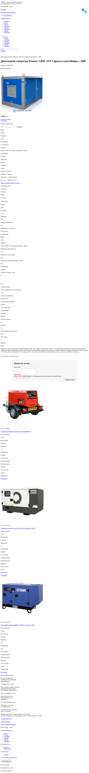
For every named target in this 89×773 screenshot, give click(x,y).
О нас (6, 23)
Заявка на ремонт (6, 183)
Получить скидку (6, 119)
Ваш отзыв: (17, 374)
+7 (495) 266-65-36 (6, 15)
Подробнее (4, 478)
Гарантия (7, 29)
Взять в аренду (15, 183)
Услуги (6, 24)
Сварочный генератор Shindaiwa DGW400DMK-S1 (16, 431)
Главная (6, 21)
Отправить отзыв (69, 379)
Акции (6, 30)
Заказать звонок (5, 18)
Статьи (6, 754)
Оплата (6, 27)
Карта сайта (7, 748)
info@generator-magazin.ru (8, 12)
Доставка (7, 26)
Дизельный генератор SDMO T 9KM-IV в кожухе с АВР (17, 625)
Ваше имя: (17, 367)
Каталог (6, 747)
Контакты (7, 32)
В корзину (4, 121)
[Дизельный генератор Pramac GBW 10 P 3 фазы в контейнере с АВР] (22, 113)
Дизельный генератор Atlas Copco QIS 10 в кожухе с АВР (18, 528)
